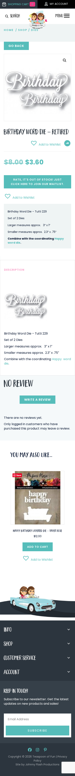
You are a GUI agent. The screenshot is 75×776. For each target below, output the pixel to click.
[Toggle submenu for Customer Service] (69, 658)
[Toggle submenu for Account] (69, 672)
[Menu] (66, 16)
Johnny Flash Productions (42, 764)
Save (18, 475)
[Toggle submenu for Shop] (69, 643)
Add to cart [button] (37, 547)
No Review (18, 384)
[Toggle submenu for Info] (69, 629)
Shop (22, 30)
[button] (64, 60)
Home (8, 30)
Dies (34, 30)
